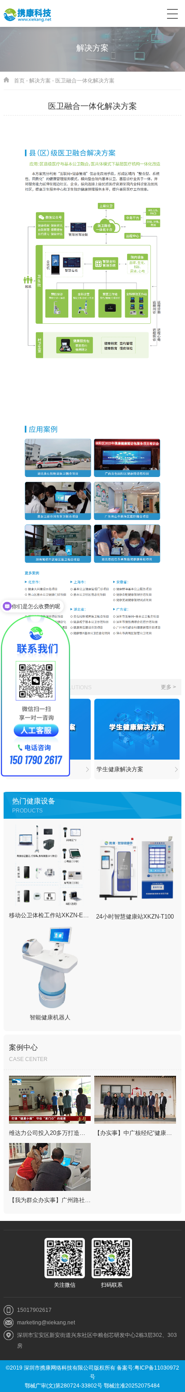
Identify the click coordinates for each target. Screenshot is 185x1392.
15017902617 (34, 1310)
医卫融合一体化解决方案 (85, 80)
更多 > (168, 687)
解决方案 (40, 80)
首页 (19, 80)
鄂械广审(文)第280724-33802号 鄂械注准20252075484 (92, 1386)
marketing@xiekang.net (46, 1322)
